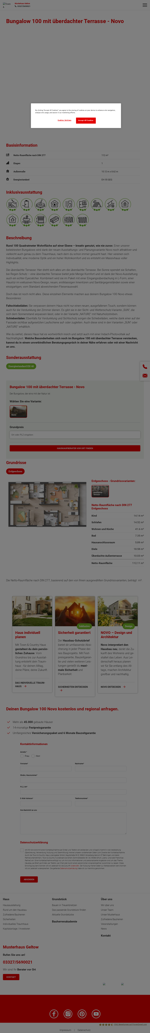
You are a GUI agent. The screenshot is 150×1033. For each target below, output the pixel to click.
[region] (76, 115)
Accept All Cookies (85, 120)
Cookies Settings (64, 120)
